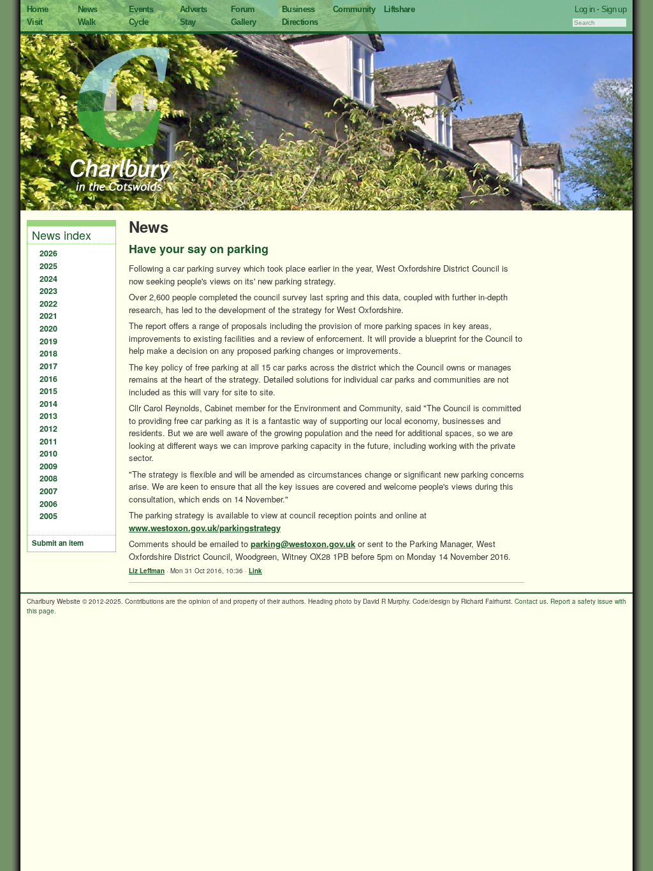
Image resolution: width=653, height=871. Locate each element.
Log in (584, 9)
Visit (35, 22)
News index (61, 234)
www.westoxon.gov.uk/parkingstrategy (205, 528)
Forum (243, 9)
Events (141, 9)
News (87, 9)
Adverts (193, 9)
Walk (86, 22)
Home (37, 9)
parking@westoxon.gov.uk (303, 544)
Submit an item (58, 543)
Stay (187, 22)
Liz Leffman (147, 570)
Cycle (139, 22)
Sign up (613, 9)
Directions (300, 22)
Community (354, 9)
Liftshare (399, 9)
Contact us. (531, 601)
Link (255, 570)
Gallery (243, 22)
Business (298, 9)
